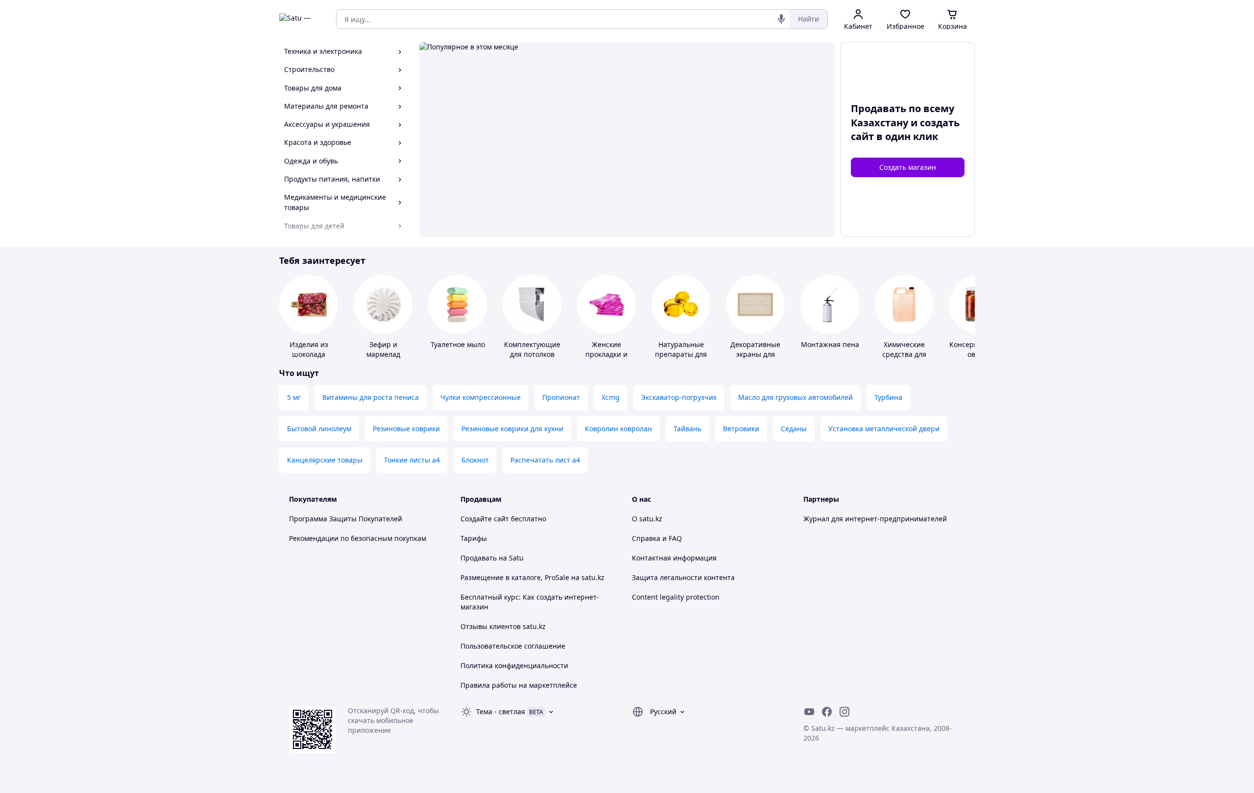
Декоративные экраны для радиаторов (755, 354)
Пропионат (561, 397)
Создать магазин (907, 167)
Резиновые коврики (406, 428)
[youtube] (809, 712)
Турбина (888, 397)
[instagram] (844, 712)
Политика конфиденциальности (514, 665)
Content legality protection (676, 597)
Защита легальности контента (683, 577)
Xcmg (611, 397)
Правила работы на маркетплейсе (518, 685)
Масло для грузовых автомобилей (795, 397)
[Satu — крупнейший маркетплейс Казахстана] (300, 19)
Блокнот (475, 460)
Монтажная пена (830, 344)
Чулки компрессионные (480, 397)
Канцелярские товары (324, 460)
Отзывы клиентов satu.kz (503, 626)
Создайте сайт (484, 518)
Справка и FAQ (657, 538)
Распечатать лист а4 (545, 460)
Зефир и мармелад (383, 349)
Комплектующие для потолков (532, 349)
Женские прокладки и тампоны (606, 354)
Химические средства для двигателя (904, 354)
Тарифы (473, 538)
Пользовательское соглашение (512, 646)
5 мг (294, 397)
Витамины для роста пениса (370, 397)
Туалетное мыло (458, 344)
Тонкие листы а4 (412, 460)
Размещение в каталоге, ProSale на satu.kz (532, 577)
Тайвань (687, 428)
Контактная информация (674, 557)
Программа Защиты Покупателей (345, 518)
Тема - (500, 711)
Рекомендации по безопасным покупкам (357, 538)
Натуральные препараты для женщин (681, 354)
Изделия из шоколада (308, 349)
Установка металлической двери (884, 428)
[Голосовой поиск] (781, 19)
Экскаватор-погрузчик (679, 397)
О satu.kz (647, 518)
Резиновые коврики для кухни (512, 428)
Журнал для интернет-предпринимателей (875, 518)
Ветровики (741, 428)
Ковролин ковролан (618, 428)
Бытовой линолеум (319, 428)
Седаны (794, 428)
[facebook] (827, 712)
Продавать (478, 557)
